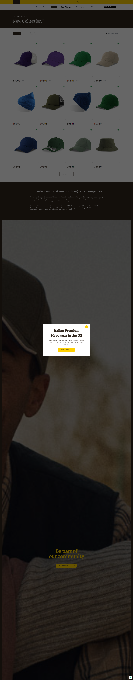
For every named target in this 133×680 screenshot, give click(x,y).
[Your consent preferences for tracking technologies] (130, 677)
